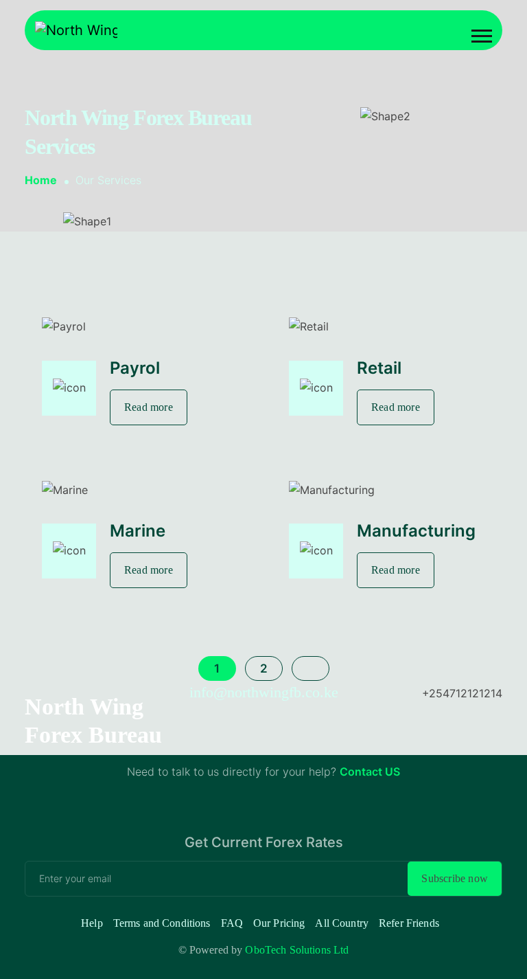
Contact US (370, 771)
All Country (341, 923)
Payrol (135, 368)
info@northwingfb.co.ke (263, 692)
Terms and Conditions (162, 923)
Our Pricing (279, 923)
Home (41, 180)
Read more (148, 407)
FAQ (232, 923)
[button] (481, 36)
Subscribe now (454, 878)
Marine (137, 531)
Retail (379, 368)
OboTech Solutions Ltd (297, 950)
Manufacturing (416, 531)
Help (92, 923)
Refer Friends (409, 923)
